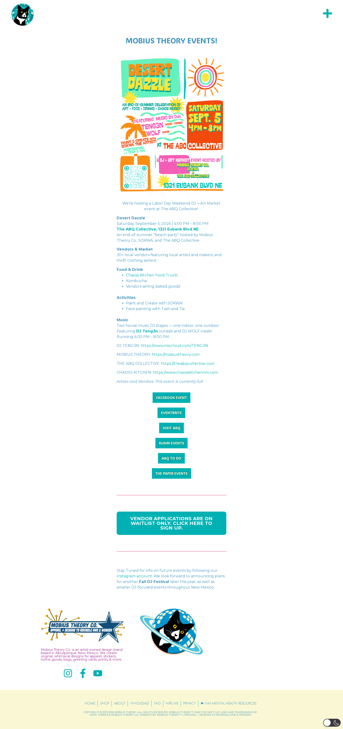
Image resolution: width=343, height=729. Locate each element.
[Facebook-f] (82, 673)
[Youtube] (97, 673)
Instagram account (134, 576)
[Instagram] (67, 673)
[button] (332, 723)
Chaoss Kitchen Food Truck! (152, 275)
